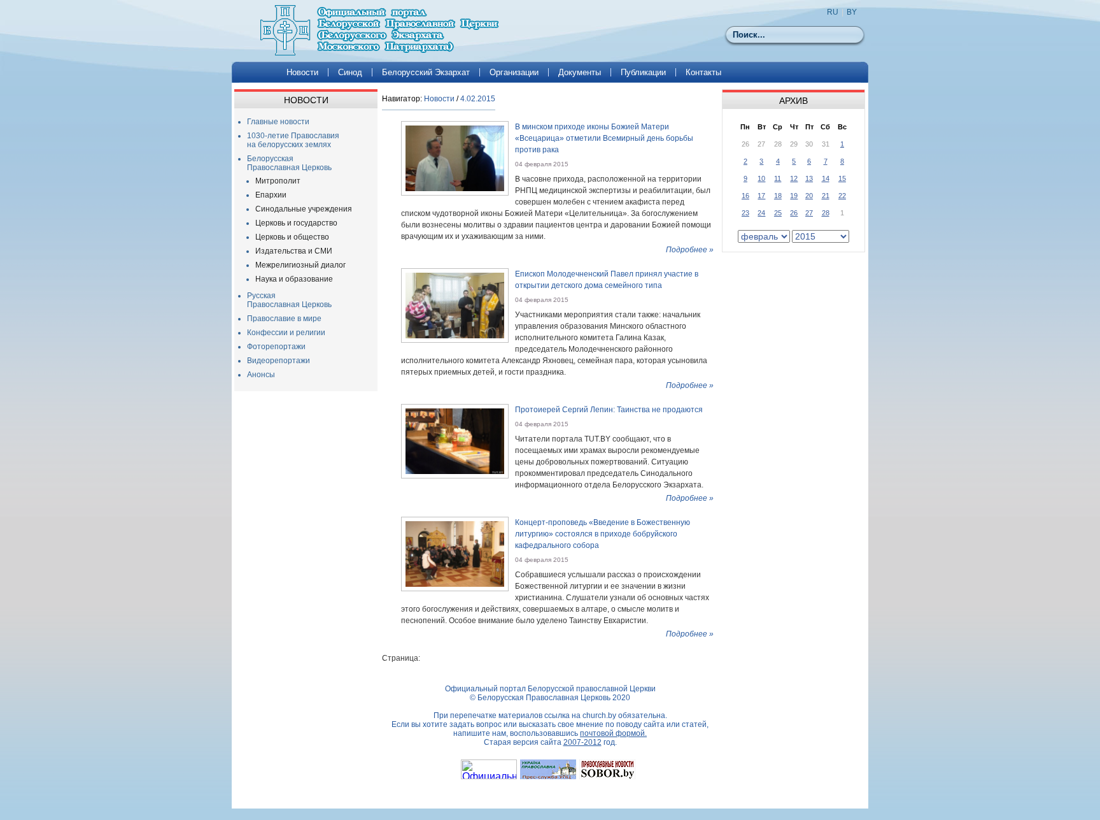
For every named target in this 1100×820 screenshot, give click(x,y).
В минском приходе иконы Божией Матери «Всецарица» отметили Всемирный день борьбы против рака (604, 138)
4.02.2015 (477, 98)
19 (794, 195)
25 (778, 213)
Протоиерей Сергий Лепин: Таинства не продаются (609, 409)
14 (825, 178)
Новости (302, 72)
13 (809, 178)
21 (825, 195)
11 (777, 178)
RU (832, 12)
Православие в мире (284, 318)
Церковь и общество (292, 237)
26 (794, 213)
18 (778, 195)
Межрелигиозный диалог (300, 265)
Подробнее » (690, 249)
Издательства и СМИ (293, 251)
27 (809, 213)
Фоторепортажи (276, 346)
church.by (599, 715)
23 (745, 213)
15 (842, 178)
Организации (514, 72)
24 (761, 213)
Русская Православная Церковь (289, 300)
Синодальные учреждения (303, 209)
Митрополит (277, 180)
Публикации (643, 72)
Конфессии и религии (286, 332)
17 (761, 195)
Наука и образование (294, 279)
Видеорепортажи (278, 360)
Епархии (270, 195)
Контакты (703, 72)
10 (761, 178)
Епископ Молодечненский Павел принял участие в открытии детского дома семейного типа (606, 280)
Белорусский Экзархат (426, 72)
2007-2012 (582, 742)
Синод (350, 72)
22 (842, 195)
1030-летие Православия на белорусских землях (293, 140)
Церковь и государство (296, 223)
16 (745, 195)
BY (852, 12)
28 (825, 213)
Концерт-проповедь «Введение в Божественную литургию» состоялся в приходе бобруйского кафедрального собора (602, 534)
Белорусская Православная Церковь (289, 163)
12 (794, 178)
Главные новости (278, 121)
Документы (579, 72)
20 (809, 195)
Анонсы (261, 374)
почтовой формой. (613, 733)
